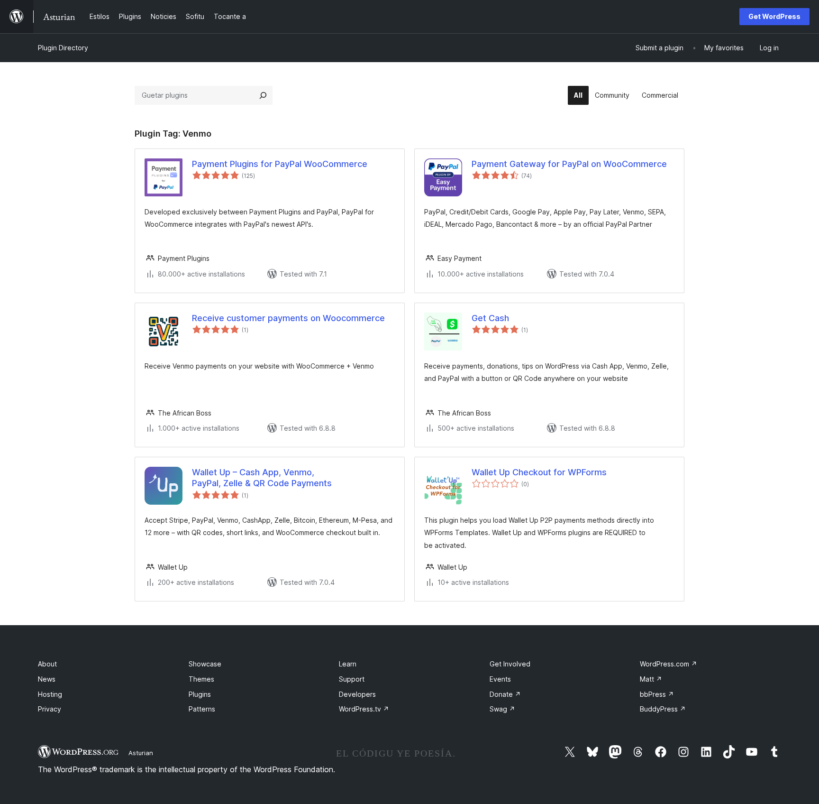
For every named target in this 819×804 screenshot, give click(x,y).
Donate (505, 694)
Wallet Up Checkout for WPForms (539, 472)
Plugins (200, 694)
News (46, 679)
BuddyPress (663, 709)
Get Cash (490, 318)
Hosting (50, 694)
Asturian (140, 753)
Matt (651, 679)
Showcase (205, 664)
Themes (201, 679)
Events (500, 679)
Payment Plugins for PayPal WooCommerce (279, 164)
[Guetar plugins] (263, 95)
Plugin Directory (63, 48)
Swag (502, 709)
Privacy (49, 709)
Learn (347, 664)
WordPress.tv (364, 709)
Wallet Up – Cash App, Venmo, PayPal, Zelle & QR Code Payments (262, 477)
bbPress (657, 694)
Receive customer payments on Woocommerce (288, 318)
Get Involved (510, 664)
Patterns (202, 709)
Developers (357, 694)
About (47, 664)
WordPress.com (668, 664)
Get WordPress (774, 16)
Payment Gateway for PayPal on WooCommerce (569, 164)
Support (351, 679)
